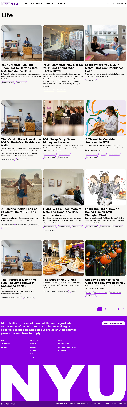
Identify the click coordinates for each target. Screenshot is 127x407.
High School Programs (99, 403)
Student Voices (61, 90)
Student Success (119, 403)
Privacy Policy (63, 344)
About (60, 340)
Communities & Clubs (100, 292)
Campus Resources (8, 82)
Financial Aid (82, 403)
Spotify (33, 357)
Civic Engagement (64, 154)
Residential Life (21, 82)
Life (25, 4)
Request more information (112, 323)
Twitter (33, 344)
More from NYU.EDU (8, 404)
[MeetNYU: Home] (9, 3)
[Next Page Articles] (124, 309)
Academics (36, 4)
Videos (73, 291)
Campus (61, 4)
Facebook (33, 347)
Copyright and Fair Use (67, 347)
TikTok (32, 354)
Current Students (49, 157)
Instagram (34, 340)
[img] (21, 43)
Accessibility (63, 350)
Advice (49, 4)
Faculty (19, 297)
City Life (103, 154)
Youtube (33, 350)
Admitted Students (8, 159)
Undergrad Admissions (65, 403)
